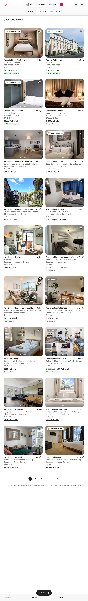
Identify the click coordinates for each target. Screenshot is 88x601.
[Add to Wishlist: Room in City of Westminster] (39, 31)
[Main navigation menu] (82, 4)
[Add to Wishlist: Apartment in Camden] (81, 428)
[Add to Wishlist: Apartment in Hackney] (39, 228)
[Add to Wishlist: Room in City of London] (39, 82)
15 (58, 479)
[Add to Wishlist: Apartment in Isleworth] (39, 428)
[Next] (63, 479)
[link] (25, 479)
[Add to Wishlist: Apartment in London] (81, 82)
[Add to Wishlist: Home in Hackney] (39, 330)
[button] (10, 70)
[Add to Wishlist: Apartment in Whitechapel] (81, 279)
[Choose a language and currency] (76, 4)
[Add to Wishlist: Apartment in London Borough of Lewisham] (39, 133)
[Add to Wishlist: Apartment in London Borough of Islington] (81, 228)
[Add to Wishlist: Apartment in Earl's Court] (81, 330)
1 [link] (30, 479)
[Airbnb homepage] (5, 4)
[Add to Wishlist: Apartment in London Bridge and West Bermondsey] (39, 180)
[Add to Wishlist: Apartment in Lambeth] (81, 180)
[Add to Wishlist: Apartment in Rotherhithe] (81, 381)
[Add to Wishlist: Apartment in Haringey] (39, 381)
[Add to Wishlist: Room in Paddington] (81, 31)
